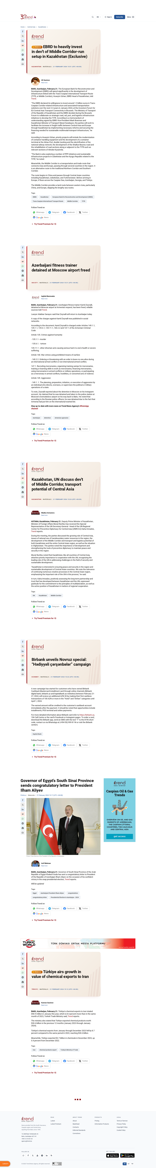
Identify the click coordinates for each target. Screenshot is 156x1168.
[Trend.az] (28, 17)
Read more (44, 82)
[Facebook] (28, 1155)
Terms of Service (122, 1121)
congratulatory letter (40, 897)
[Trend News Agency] (27, 1119)
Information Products (102, 1124)
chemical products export (48, 1050)
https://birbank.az (86, 715)
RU (132, 1163)
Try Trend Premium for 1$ (45, 224)
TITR (83, 201)
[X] (33, 1155)
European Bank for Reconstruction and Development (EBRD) (73, 197)
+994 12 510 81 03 (27, 1139)
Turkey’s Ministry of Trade (69, 1050)
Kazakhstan (44, 197)
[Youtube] (37, 1155)
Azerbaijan (36, 418)
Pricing (97, 1121)
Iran (34, 1050)
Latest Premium (56, 1124)
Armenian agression (61, 418)
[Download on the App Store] (112, 1155)
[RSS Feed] (51, 1155)
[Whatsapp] (23, 1155)
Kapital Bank (37, 734)
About (75, 1121)
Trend (33, 99)
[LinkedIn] (47, 1155)
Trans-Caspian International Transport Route (48, 201)
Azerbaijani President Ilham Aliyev (52, 893)
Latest (53, 1121)
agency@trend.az (27, 1141)
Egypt (35, 893)
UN (34, 595)
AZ (128, 1163)
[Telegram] (42, 1155)
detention (47, 418)
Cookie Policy (121, 1130)
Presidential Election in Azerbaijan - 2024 (65, 897)
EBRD (35, 197)
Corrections (76, 1133)
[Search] (93, 17)
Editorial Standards (79, 1130)
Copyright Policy (122, 1127)
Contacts (76, 1127)
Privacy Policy (121, 1124)
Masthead (76, 1124)
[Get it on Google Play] (127, 1155)
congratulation (73, 893)
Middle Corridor (72, 201)
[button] (23, 32)
